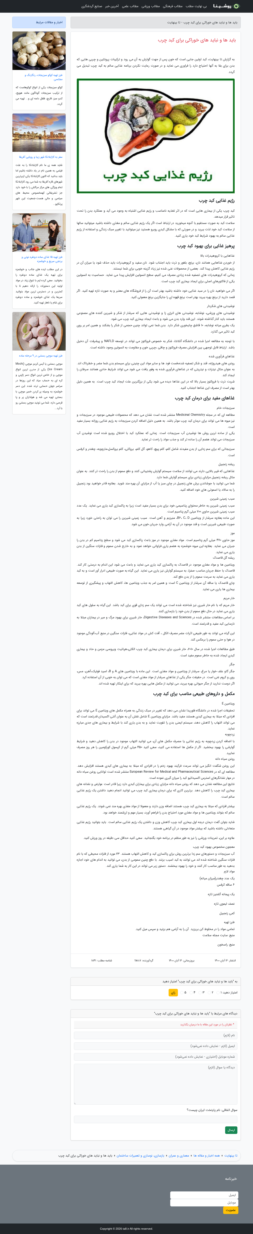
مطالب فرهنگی (172, 6)
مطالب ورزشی (151, 6)
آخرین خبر (112, 6)
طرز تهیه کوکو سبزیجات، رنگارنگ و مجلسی (43, 77)
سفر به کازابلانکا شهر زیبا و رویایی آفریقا (40, 157)
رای (173, 992)
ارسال (231, 1130)
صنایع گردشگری (91, 6)
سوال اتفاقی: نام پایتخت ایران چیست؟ (212, 1110)
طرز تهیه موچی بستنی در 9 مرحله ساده (40, 356)
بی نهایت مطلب (196, 6)
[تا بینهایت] (226, 6)
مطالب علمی (130, 6)
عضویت (231, 1210)
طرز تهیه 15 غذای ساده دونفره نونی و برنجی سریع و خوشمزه (42, 259)
